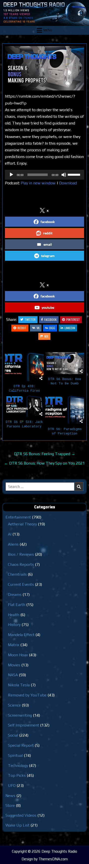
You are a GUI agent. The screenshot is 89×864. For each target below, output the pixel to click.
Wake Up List (17, 825)
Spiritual (15, 755)
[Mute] (63, 174)
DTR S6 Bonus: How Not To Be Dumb (64, 381)
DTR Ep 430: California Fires (24, 388)
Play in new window (38, 183)
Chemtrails (17, 574)
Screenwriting (20, 715)
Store (10, 805)
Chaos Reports (21, 564)
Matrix (13, 644)
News (10, 795)
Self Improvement (23, 725)
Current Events (21, 584)
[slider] (75, 174)
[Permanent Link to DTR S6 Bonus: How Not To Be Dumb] (64, 363)
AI (9, 534)
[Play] (11, 174)
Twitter (30, 319)
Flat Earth (16, 604)
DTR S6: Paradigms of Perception (65, 431)
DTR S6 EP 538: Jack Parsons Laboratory (24, 423)
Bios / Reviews (21, 554)
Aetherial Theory (22, 524)
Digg (52, 328)
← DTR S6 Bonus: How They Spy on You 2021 (44, 463)
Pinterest (73, 319)
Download (68, 183)
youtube (48, 307)
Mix (46, 336)
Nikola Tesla (19, 685)
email (48, 244)
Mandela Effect (21, 634)
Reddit (22, 328)
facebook (48, 222)
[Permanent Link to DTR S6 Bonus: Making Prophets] (44, 68)
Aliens (13, 544)
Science (14, 705)
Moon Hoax (18, 655)
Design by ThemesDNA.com (45, 859)
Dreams (15, 594)
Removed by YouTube (27, 695)
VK (38, 328)
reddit (47, 233)
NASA (13, 675)
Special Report (21, 745)
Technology (18, 765)
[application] (44, 175)
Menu (48, 30)
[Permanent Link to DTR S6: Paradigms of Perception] (64, 409)
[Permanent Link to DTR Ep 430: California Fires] (24, 366)
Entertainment (18, 517)
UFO (12, 785)
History (14, 624)
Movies (14, 665)
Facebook (50, 319)
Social (13, 735)
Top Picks (17, 775)
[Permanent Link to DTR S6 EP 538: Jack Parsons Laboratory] (24, 406)
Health (13, 614)
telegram (48, 256)
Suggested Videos (20, 815)
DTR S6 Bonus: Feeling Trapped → (44, 453)
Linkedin (70, 328)
